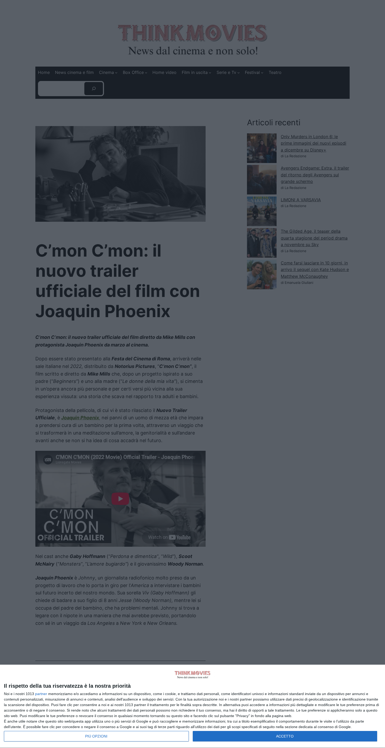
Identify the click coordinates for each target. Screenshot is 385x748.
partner (41, 694)
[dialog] (192, 706)
